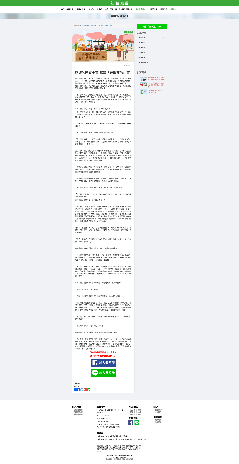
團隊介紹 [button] (163, 9)
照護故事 (86, 26)
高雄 (139, 414)
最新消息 (142, 37)
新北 (135, 410)
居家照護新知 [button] (140, 9)
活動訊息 (142, 52)
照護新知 (142, 42)
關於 (155, 407)
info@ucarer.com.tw (103, 418)
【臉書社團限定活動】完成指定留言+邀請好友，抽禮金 (156, 85)
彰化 (131, 414)
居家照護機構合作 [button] (125, 9)
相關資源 (157, 416)
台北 (131, 410)
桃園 (131, 412)
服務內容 (76, 407)
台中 (139, 412)
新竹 (135, 412)
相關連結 (133, 418)
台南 (135, 414)
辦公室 (100, 433)
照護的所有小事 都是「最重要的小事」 (102, 26)
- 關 (158, 410)
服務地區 (133, 407)
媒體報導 (142, 57)
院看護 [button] (99, 9)
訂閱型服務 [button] (153, 9)
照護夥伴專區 (143, 62)
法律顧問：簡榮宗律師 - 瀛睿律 (119, 459)
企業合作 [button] (90, 9)
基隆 (139, 410)
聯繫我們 (101, 407)
